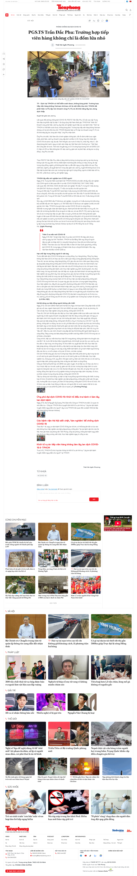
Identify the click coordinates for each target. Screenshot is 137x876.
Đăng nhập (40, 489)
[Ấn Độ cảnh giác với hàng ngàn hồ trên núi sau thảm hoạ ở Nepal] (20, 766)
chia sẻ (90, 21)
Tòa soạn (97, 1)
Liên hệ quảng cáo (37, 851)
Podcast (50, 836)
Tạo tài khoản (52, 489)
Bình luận (4, 69)
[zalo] (96, 855)
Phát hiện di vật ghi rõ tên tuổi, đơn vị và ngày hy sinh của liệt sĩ (20, 570)
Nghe (4, 54)
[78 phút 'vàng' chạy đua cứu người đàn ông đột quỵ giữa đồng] (111, 802)
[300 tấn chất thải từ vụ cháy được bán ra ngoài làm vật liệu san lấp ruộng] (25, 667)
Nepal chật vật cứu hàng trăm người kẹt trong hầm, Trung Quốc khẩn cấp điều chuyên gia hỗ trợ (110, 751)
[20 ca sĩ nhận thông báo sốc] (19, 702)
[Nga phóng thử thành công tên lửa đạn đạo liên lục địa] (117, 766)
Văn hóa (89, 15)
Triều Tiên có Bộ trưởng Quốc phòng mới (67, 749)
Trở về (4, 74)
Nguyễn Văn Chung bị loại (81, 712)
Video (124, 15)
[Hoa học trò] (129, 831)
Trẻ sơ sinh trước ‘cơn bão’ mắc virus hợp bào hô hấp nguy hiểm (24, 818)
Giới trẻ (55, 15)
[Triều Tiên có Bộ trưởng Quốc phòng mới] (68, 734)
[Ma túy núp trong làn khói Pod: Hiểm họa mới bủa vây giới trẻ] (68, 802)
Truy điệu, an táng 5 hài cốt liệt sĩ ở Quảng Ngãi (52, 570)
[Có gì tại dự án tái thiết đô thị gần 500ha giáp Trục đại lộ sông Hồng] (86, 532)
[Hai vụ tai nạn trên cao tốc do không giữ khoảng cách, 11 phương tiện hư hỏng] (86, 558)
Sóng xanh (26, 15)
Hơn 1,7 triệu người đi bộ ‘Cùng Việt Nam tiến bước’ (85, 596)
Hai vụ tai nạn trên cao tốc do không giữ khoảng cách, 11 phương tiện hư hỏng (84, 571)
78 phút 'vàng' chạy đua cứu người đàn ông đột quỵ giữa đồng (110, 818)
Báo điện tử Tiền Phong (68, 7)
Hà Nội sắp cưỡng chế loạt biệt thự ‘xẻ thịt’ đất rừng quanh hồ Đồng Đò (20, 596)
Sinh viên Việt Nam (74, 1)
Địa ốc (34, 15)
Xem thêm (130, 14)
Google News (107, 21)
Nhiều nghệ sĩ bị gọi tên (49, 712)
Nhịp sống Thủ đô (10, 846)
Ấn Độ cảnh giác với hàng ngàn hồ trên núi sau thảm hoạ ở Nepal (18, 778)
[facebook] (127, 1)
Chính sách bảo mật (115, 851)
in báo (98, 21)
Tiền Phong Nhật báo (58, 1)
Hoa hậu (117, 15)
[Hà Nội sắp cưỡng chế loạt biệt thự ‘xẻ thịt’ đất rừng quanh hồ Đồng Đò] (20, 585)
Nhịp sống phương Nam (26, 846)
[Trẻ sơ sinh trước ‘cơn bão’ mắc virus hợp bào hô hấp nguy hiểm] (25, 802)
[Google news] (101, 855)
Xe (84, 15)
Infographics (80, 836)
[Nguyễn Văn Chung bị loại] (82, 702)
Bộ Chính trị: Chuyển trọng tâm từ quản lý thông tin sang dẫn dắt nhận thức (52, 544)
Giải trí (96, 15)
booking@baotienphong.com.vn (41, 855)
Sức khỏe (41, 15)
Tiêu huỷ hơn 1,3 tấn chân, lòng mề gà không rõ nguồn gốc (110, 683)
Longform (65, 836)
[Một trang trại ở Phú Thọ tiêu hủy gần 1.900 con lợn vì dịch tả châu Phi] (53, 585)
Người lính (78, 15)
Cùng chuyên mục (15, 519)
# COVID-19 (42, 475)
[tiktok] (91, 856)
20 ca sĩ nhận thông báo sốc (19, 712)
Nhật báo (22, 836)
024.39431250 (11, 857)
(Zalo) (44, 853)
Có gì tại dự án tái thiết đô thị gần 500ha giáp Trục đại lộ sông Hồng (84, 543)
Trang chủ (6, 14)
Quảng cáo (106, 1)
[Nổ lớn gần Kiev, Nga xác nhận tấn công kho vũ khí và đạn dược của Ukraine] (84, 766)
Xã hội (13, 15)
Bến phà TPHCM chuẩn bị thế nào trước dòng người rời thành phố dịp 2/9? (19, 544)
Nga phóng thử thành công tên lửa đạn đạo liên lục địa (115, 778)
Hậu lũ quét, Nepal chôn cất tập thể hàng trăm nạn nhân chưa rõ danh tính (52, 779)
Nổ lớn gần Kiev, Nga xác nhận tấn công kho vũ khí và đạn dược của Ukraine (84, 779)
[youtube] (130, 1)
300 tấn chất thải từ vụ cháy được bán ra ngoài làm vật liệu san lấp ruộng (24, 683)
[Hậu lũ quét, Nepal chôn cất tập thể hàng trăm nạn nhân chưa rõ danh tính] (52, 766)
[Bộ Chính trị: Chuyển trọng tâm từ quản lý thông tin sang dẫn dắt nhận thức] (53, 532)
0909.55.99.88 (37, 853)
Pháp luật (62, 15)
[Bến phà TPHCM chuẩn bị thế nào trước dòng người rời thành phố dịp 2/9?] (20, 532)
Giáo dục (102, 15)
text (94, 21)
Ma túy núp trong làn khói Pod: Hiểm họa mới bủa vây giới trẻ (67, 818)
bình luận (102, 21)
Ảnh (34, 836)
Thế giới (48, 15)
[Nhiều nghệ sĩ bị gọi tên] (51, 702)
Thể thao (70, 15)
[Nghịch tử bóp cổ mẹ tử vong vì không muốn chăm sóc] (68, 667)
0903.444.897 (61, 853)
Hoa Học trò (86, 1)
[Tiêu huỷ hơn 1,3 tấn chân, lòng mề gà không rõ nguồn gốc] (111, 667)
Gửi (94, 499)
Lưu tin (4, 64)
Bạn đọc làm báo (16, 871)
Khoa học (110, 15)
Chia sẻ (4, 59)
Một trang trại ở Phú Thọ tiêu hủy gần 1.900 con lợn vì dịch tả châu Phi (53, 596)
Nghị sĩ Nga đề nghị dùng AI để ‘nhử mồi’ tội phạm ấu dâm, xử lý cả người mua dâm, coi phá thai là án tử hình (24, 751)
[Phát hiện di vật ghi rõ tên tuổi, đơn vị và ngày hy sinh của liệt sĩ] (20, 558)
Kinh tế (19, 15)
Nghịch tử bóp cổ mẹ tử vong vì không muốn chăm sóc (67, 683)
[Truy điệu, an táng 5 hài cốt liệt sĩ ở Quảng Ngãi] (53, 558)
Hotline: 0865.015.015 (42, 1)
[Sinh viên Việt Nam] (118, 831)
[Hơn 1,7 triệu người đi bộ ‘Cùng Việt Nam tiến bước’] (86, 585)
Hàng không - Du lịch (109, 843)
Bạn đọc (91, 843)
